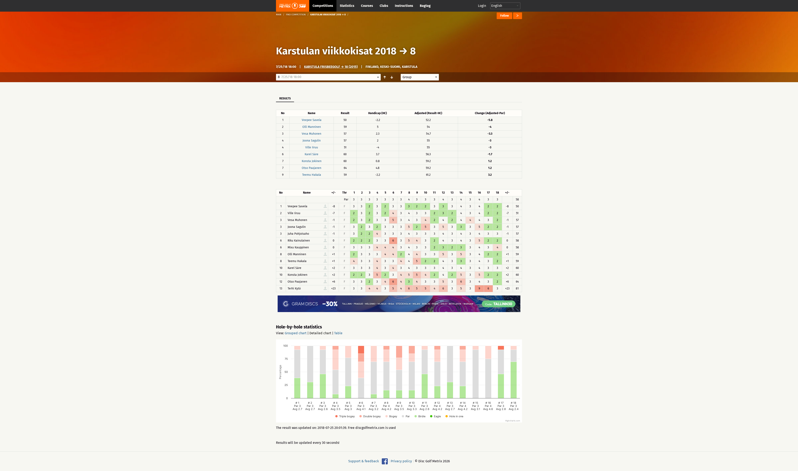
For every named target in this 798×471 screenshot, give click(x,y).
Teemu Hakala (311, 175)
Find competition (296, 14)
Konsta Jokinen (311, 161)
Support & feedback (363, 461)
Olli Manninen (311, 127)
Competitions (323, 6)
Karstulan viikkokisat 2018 (336, 51)
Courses (367, 6)
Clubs (384, 6)
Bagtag (425, 6)
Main (278, 14)
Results (285, 98)
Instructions (404, 6)
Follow (504, 15)
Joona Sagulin (312, 140)
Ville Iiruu (311, 147)
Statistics (347, 6)
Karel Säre (311, 154)
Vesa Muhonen (311, 133)
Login (482, 6)
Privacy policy (401, 461)
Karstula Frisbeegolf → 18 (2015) (331, 67)
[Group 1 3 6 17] (420, 77)
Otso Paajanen (311, 168)
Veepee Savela (311, 120)
